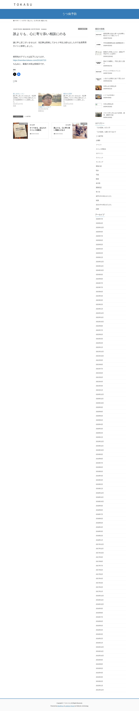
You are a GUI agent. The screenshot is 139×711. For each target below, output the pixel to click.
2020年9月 (99, 407)
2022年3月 (99, 339)
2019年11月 (99, 446)
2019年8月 (99, 458)
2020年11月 (99, 398)
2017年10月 (100, 553)
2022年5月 (99, 334)
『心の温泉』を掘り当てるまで (106, 132)
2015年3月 (99, 677)
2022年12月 (100, 313)
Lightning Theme (69, 706)
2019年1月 (99, 488)
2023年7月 (99, 287)
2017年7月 (99, 565)
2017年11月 (99, 548)
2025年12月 (100, 227)
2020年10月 (100, 403)
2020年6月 (99, 416)
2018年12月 (100, 493)
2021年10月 (100, 356)
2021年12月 (100, 351)
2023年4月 (99, 296)
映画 (97, 179)
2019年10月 (100, 450)
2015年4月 (99, 672)
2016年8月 (99, 613)
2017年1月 (99, 591)
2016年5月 (99, 625)
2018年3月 (99, 531)
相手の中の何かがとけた (104, 196)
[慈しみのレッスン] (25, 100)
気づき (98, 192)
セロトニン (99, 153)
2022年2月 (99, 343)
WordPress (60, 706)
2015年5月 (99, 668)
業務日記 (99, 187)
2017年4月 (99, 578)
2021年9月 (99, 360)
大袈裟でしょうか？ (44, 107)
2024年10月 (100, 270)
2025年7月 (99, 236)
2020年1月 (99, 437)
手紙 (97, 174)
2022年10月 (100, 321)
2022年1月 (99, 347)
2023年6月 (99, 291)
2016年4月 (99, 630)
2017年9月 (99, 557)
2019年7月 (99, 463)
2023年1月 (99, 309)
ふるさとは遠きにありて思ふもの (114, 78)
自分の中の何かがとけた (104, 204)
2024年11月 (99, 266)
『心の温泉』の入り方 (103, 127)
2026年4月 (99, 223)
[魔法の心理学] (76, 100)
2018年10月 (100, 501)
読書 (97, 209)
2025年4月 (99, 249)
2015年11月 (99, 651)
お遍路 (98, 140)
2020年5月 (99, 420)
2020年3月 (99, 428)
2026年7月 (99, 219)
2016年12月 (100, 595)
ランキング (99, 162)
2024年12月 (100, 261)
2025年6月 (99, 240)
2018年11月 (99, 497)
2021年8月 (99, 364)
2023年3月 (99, 300)
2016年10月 (100, 604)
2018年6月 (99, 518)
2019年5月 (99, 471)
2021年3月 (99, 386)
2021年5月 (99, 377)
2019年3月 (99, 480)
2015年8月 (99, 664)
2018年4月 (99, 527)
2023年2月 (99, 304)
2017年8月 (99, 561)
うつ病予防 (82, 29)
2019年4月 (99, 476)
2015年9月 (99, 660)
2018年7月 (99, 514)
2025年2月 (99, 253)
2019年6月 (99, 467)
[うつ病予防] (80, 127)
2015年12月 (100, 647)
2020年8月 (99, 411)
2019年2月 (99, 484)
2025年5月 (99, 244)
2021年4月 (99, 381)
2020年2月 (99, 433)
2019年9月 (99, 454)
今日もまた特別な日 (109, 86)
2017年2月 (99, 587)
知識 (97, 200)
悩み (97, 170)
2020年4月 (99, 424)
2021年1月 (99, 390)
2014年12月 (100, 690)
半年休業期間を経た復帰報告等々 (114, 43)
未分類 (98, 183)
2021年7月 (99, 369)
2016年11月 (99, 600)
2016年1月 (99, 643)
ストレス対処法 (101, 149)
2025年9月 (99, 232)
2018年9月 (99, 506)
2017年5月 (99, 574)
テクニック (99, 157)
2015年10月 (100, 655)
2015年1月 (99, 685)
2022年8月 (99, 326)
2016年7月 (99, 617)
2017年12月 (100, 544)
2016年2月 (99, 638)
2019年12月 (100, 441)
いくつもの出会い (109, 95)
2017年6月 (99, 570)
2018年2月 (99, 535)
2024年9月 (99, 274)
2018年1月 (99, 540)
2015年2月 (99, 681)
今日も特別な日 (108, 104)
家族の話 (99, 166)
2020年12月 (100, 394)
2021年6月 (99, 373)
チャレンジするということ (111, 71)
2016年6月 (99, 621)
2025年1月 (99, 257)
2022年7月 (99, 330)
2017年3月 (99, 583)
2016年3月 (99, 634)
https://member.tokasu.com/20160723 (29, 60)
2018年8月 (99, 510)
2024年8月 (99, 279)
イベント (99, 144)
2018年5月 (99, 523)
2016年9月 (99, 608)
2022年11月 (99, 317)
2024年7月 (99, 283)
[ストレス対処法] (20, 130)
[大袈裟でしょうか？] (49, 99)
